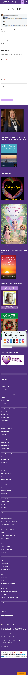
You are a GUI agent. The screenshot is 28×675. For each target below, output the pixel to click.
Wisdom (3, 605)
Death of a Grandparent (6, 428)
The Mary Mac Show (6, 588)
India (2, 513)
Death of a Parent (5, 434)
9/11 (2, 383)
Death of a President (6, 439)
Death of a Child (5, 417)
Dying (2, 476)
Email (2, 86)
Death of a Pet (4, 437)
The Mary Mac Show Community (9, 591)
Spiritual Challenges (5, 569)
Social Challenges (5, 566)
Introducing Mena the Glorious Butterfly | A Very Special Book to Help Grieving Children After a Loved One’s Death (13, 630)
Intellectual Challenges (6, 518)
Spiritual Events (4, 572)
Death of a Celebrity (5, 414)
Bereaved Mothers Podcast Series (9, 394)
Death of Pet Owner (5, 465)
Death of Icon (4, 462)
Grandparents (4, 493)
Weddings (3, 602)
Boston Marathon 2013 (6, 400)
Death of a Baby (4, 411)
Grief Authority (4, 498)
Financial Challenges (6, 490)
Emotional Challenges (6, 479)
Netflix (2, 541)
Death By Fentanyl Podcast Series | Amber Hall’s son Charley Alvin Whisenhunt (13, 641)
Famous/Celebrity (5, 484)
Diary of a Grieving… (6, 470)
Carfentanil (3, 403)
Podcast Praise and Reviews (19, 11)
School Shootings (5, 563)
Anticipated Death (5, 392)
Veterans (3, 600)
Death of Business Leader (7, 456)
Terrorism (3, 586)
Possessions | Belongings (7, 549)
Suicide (2, 580)
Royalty (2, 557)
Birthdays (3, 397)
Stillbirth (3, 574)
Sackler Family (4, 560)
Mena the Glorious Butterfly (7, 529)
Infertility (3, 515)
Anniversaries (4, 389)
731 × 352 (9, 11)
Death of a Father (5, 423)
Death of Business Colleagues (8, 453)
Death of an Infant (5, 451)
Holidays (3, 504)
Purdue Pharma (4, 552)
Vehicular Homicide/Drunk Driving (9, 597)
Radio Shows (4, 555)
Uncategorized (4, 594)
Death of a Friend (5, 425)
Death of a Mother (5, 431)
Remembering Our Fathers (7, 633)
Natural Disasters (5, 538)
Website (3, 93)
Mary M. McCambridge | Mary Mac (11, 2)
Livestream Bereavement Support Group (10, 521)
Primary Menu (26, 2)
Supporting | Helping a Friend (8, 583)
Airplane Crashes (5, 386)
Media (2, 527)
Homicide (3, 510)
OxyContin (3, 543)
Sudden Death (4, 577)
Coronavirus (4, 406)
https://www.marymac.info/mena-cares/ (8, 245)
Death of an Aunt (5, 448)
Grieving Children (5, 501)
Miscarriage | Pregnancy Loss (8, 535)
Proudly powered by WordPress (7, 665)
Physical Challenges (5, 546)
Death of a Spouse (5, 445)
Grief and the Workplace (7, 496)
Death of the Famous (6, 468)
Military (3, 532)
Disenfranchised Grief (6, 473)
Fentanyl (3, 487)
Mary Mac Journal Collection (8, 524)
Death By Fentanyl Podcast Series (9, 408)
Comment (4, 59)
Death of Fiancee (5, 459)
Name (3, 80)
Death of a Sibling (5, 442)
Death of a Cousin (5, 420)
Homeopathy (4, 507)
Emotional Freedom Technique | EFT (9, 482)
